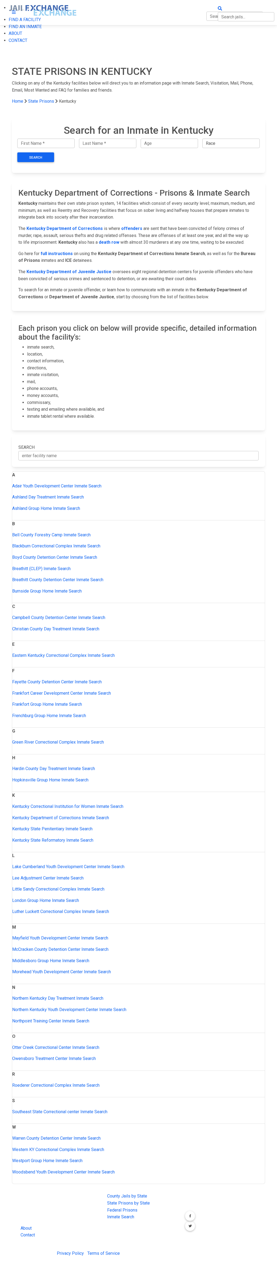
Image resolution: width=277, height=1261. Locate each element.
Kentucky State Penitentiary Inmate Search (52, 828)
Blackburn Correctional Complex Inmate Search (56, 545)
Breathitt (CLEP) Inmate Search (41, 568)
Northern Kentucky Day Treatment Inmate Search (57, 998)
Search (35, 157)
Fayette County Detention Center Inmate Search (57, 681)
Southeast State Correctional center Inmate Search (59, 1111)
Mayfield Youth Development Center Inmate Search (60, 938)
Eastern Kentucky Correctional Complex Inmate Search (63, 655)
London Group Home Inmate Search (45, 900)
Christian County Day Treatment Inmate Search (55, 628)
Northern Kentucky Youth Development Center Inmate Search (69, 1009)
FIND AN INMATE (25, 26)
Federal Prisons (122, 1210)
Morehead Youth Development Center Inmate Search (61, 971)
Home (17, 101)
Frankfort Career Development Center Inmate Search (61, 693)
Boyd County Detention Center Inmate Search (54, 557)
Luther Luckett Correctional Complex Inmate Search (60, 911)
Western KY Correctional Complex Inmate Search (58, 1149)
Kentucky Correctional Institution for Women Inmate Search (67, 806)
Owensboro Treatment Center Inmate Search (54, 1058)
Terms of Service (103, 1253)
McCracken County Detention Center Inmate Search (60, 949)
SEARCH (26, 447)
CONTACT (18, 40)
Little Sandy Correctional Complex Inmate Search (58, 889)
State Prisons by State (128, 1203)
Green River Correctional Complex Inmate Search (58, 742)
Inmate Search (120, 1216)
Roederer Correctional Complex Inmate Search (56, 1085)
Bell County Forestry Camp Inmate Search (51, 534)
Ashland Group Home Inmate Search (46, 508)
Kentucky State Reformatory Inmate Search (52, 840)
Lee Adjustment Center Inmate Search (48, 878)
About (26, 1228)
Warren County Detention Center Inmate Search (56, 1138)
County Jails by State (127, 1196)
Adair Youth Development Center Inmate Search (56, 486)
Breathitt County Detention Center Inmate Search (57, 579)
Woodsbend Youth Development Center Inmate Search (63, 1172)
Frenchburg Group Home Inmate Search (49, 715)
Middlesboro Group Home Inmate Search (50, 960)
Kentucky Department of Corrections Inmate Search (60, 817)
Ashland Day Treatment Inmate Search (48, 497)
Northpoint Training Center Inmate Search (50, 1020)
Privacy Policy (70, 1253)
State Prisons (41, 101)
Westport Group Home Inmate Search (47, 1160)
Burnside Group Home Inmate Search (47, 591)
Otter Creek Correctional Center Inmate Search (55, 1047)
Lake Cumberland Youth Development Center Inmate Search (68, 866)
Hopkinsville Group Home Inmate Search (50, 779)
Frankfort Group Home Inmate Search (47, 704)
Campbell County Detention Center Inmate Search (58, 617)
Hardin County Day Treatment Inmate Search (53, 768)
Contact (28, 1234)
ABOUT (15, 33)
